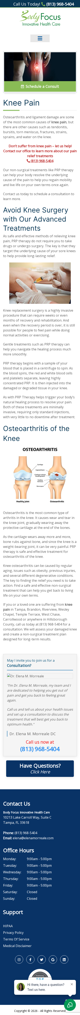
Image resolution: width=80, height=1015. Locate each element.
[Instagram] (19, 959)
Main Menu (40, 35)
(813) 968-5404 (59, 4)
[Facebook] (30, 959)
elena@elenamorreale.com (33, 838)
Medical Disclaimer (17, 946)
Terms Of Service (16, 939)
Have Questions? (40, 768)
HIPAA (8, 926)
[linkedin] (64, 959)
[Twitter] (42, 959)
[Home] (40, 18)
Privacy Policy (13, 932)
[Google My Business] (53, 959)
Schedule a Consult (42, 86)
